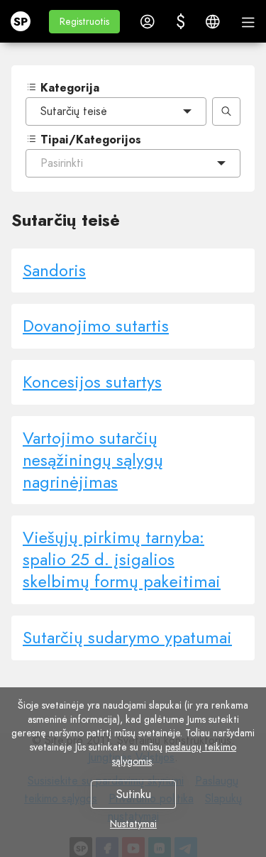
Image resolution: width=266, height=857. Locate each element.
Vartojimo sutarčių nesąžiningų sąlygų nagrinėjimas (93, 459)
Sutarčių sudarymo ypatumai (127, 637)
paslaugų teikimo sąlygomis (174, 754)
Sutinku (133, 794)
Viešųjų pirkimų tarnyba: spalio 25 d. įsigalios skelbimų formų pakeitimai (122, 559)
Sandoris (54, 270)
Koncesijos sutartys (92, 381)
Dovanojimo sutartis (96, 325)
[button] (84, 21)
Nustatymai (133, 824)
